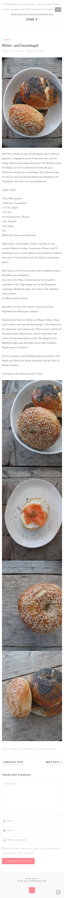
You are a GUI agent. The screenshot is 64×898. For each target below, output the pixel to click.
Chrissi (6, 51)
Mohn (43, 749)
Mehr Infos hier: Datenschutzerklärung (32, 14)
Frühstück (31, 749)
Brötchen (17, 749)
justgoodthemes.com (36, 881)
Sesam (51, 749)
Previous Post (13, 762)
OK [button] (58, 9)
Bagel (6, 749)
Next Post (53, 762)
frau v (32, 19)
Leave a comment (35, 51)
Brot (8, 39)
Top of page (58, 892)
